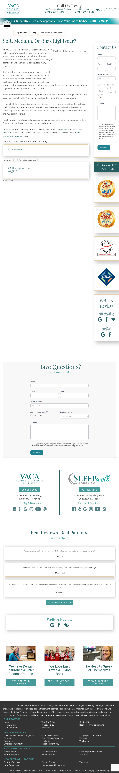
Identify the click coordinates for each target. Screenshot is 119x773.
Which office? (103, 74)
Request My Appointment (91, 725)
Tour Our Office (48, 722)
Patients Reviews (12, 762)
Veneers (83, 738)
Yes (101, 94)
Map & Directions (32, 503)
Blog (34, 33)
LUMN (67, 770)
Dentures (8, 741)
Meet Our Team (11, 728)
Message (102, 103)
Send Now (104, 148)
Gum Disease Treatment (52, 738)
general (64, 129)
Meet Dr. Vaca (10, 725)
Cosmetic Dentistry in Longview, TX (20, 735)
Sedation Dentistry (50, 744)
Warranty (83, 754)
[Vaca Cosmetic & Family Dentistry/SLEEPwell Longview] (13, 16)
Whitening (84, 741)
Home (7, 722)
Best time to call (110, 86)
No (101, 98)
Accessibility (47, 728)
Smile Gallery (10, 752)
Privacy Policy (47, 725)
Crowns (7, 738)
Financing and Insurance (90, 752)
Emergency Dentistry (14, 744)
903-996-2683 (15, 149)
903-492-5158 (89, 489)
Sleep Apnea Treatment (90, 735)
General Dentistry (49, 735)
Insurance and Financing (53, 765)
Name (100, 55)
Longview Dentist (21, 33)
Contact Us (84, 722)
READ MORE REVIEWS (59, 602)
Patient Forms (48, 754)
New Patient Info (49, 752)
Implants (45, 741)
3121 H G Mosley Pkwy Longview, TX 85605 (19, 170)
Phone (100, 64)
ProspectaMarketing (101, 770)
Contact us (17, 136)
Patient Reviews (11, 754)
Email (109, 64)
